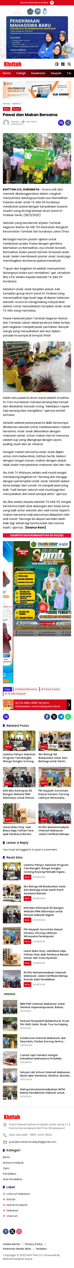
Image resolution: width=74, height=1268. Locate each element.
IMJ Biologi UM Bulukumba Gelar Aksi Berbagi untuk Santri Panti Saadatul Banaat (53, 758)
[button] (57, 64)
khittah (11, 1199)
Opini (6, 1168)
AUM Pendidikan (12, 1179)
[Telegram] (61, 717)
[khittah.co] (27, 64)
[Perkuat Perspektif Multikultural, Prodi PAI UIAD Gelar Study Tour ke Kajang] (10, 1024)
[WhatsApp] (68, 717)
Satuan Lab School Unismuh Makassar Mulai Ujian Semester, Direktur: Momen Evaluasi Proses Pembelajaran (45, 1074)
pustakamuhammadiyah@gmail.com (32, 1142)
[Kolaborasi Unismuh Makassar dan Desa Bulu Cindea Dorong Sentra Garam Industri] (10, 1041)
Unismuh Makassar (18, 1194)
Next (66, 678)
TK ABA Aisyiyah (17, 693)
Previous (59, 678)
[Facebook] (47, 717)
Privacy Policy (34, 1244)
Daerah (16, 108)
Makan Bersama (27, 689)
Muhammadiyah (13, 1163)
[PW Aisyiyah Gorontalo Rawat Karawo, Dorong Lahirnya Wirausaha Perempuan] (54, 777)
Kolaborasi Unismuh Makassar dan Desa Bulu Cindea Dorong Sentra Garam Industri (43, 1039)
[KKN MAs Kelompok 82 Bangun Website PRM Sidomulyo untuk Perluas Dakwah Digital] (19, 777)
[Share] (68, 123)
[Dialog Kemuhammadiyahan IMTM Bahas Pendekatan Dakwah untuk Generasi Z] (10, 1092)
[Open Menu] (63, 64)
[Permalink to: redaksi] (7, 123)
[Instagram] (19, 1231)
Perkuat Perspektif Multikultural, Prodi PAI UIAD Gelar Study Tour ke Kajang (44, 1022)
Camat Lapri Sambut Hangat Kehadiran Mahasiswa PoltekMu (41, 1057)
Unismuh (12, 1216)
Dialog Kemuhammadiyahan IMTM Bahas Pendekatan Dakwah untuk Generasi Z (42, 1091)
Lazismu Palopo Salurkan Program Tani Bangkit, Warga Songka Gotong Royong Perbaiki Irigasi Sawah (19, 758)
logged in (25, 849)
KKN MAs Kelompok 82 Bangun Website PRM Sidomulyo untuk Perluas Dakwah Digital (19, 794)
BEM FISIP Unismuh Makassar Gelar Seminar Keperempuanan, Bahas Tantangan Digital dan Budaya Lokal (44, 1005)
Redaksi (41, 1249)
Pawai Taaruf (51, 689)
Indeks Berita (11, 1244)
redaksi (15, 122)
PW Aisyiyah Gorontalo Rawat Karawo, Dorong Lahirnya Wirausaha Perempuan (53, 794)
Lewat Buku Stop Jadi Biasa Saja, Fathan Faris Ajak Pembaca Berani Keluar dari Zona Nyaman (18, 831)
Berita (7, 108)
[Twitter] (54, 717)
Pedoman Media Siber (17, 1249)
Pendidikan (9, 1174)
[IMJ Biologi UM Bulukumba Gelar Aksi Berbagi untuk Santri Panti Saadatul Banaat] (54, 741)
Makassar (12, 1210)
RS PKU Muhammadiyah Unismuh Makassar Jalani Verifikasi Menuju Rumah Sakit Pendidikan (54, 831)
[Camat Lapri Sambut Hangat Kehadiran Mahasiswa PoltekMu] (10, 1058)
